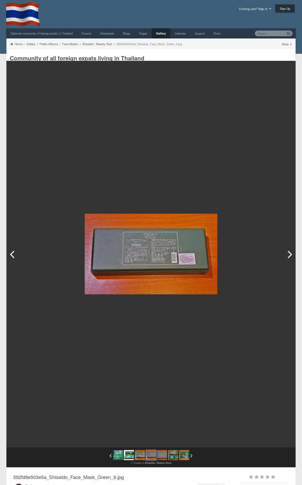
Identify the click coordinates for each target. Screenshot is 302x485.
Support (200, 33)
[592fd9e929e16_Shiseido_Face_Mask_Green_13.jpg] (173, 455)
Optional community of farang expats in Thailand (42, 33)
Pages (143, 33)
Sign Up (285, 8)
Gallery (161, 33)
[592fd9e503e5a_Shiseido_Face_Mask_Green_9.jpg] (151, 455)
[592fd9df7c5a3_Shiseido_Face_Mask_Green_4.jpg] (118, 455)
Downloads (107, 33)
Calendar (180, 33)
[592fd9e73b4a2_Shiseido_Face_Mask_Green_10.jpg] (290, 254)
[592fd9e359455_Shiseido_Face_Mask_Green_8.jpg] (12, 254)
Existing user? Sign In (254, 9)
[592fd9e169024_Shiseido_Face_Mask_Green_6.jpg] (129, 455)
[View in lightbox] (287, 67)
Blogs (126, 33)
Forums (86, 33)
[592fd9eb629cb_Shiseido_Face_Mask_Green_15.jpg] (184, 455)
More (285, 44)
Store (217, 33)
